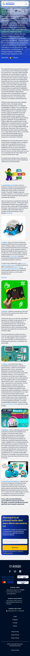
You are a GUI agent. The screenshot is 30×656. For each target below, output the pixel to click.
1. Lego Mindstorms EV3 (8, 185)
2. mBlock (4, 242)
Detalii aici (4, 277)
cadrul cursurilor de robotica (10, 404)
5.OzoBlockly (4, 430)
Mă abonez (15, 547)
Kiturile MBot (14, 256)
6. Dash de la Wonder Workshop (10, 481)
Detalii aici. (10, 213)
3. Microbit (4, 311)
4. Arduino (4, 364)
